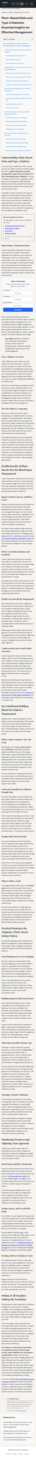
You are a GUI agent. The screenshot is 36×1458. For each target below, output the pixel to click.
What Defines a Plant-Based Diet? (15, 56)
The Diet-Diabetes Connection (15, 63)
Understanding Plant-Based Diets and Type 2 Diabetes (18, 51)
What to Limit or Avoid (12, 108)
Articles (14, 1454)
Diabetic (5, 3)
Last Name (6, 296)
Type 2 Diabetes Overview (13, 59)
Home (9, 1454)
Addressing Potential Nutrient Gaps (16, 125)
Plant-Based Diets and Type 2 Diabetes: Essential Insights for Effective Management (17, 45)
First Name (6, 290)
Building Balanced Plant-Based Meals (16, 121)
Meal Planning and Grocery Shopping (16, 118)
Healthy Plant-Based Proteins (14, 104)
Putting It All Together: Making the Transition (18, 150)
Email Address (7, 302)
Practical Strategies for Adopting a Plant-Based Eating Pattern (17, 113)
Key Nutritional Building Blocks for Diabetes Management (18, 89)
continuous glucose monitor (17, 1176)
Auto (21, 3)
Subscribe (18, 310)
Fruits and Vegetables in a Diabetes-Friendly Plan (18, 99)
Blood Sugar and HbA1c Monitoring (16, 139)
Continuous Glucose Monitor (15, 226)
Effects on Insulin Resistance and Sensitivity (18, 77)
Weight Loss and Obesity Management (17, 81)
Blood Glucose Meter (12, 228)
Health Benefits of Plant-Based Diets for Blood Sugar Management (19, 68)
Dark (17, 3)
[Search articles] (27, 4)
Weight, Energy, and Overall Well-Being (17, 143)
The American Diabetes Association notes (16, 538)
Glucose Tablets (10, 233)
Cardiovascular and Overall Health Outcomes (19, 84)
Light (13, 3)
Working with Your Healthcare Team (16, 146)
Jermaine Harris (14, 1399)
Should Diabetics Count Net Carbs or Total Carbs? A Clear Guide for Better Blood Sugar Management (17, 1424)
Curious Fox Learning (20, 1410)
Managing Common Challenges (15, 129)
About (21, 1454)
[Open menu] (32, 4)
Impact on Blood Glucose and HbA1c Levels (18, 73)
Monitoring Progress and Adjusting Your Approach (17, 134)
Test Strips (8, 231)
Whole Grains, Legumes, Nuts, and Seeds (17, 94)
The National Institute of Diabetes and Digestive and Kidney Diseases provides (17, 1245)
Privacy (26, 1454)
